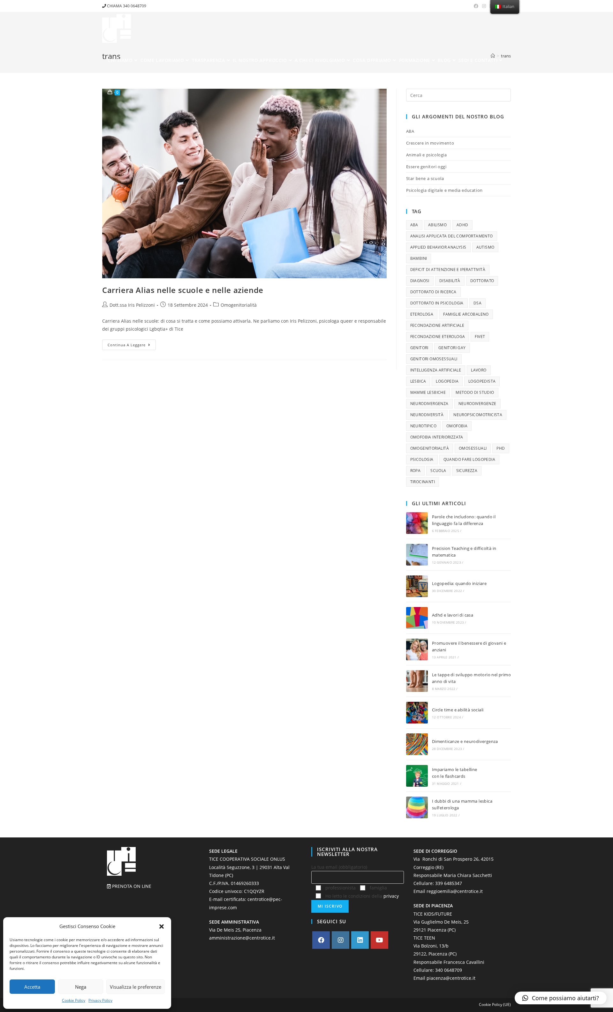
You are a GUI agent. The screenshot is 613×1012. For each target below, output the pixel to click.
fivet (480, 336)
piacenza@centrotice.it (451, 978)
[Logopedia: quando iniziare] (417, 586)
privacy (391, 896)
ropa (415, 470)
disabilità (449, 280)
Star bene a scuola (425, 178)
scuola (438, 470)
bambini (418, 258)
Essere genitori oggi (426, 166)
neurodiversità (427, 414)
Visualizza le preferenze (135, 987)
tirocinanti (422, 481)
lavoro (478, 370)
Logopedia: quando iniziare (459, 583)
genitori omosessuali (434, 359)
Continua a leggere (132, 343)
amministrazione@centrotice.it (242, 938)
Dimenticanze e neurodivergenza (465, 741)
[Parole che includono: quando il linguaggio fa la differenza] (417, 523)
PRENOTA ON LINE (131, 886)
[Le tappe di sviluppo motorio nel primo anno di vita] (417, 681)
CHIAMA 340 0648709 (126, 6)
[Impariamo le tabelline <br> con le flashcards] (417, 776)
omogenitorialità (429, 448)
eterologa (422, 314)
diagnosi (419, 280)
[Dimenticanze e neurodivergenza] (417, 744)
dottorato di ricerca (433, 292)
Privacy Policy (100, 1000)
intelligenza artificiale (435, 370)
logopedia (447, 381)
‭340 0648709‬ (448, 970)
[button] (161, 926)
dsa (477, 303)
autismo (485, 247)
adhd (462, 225)
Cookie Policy (73, 1000)
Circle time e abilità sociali (458, 710)
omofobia (456, 426)
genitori (419, 347)
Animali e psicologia (426, 155)
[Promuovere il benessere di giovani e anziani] (417, 649)
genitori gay (452, 347)
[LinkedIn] (360, 940)
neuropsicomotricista (477, 414)
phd (500, 448)
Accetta (32, 987)
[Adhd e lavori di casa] (417, 618)
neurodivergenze (477, 403)
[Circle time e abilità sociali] (417, 712)
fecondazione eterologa (437, 336)
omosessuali (473, 448)
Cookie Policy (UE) (495, 1004)
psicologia (422, 459)
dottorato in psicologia (437, 303)
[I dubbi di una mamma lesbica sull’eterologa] (417, 807)
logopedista (482, 381)
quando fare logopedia (469, 459)
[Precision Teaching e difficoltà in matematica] (417, 555)
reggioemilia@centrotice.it (455, 891)
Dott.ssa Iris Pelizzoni (132, 305)
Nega (80, 987)
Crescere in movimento (430, 143)
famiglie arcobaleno (466, 314)
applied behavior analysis (438, 247)
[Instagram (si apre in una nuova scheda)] (484, 6)
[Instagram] (340, 940)
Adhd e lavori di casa (452, 615)
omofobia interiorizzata (436, 437)
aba (414, 225)
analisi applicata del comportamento (451, 236)
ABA (410, 131)
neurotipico (423, 426)
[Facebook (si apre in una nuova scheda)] (476, 6)
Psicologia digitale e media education (444, 190)
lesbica (418, 381)
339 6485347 (448, 883)
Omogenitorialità (239, 305)
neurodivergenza (429, 403)
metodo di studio (475, 392)
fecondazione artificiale (437, 325)
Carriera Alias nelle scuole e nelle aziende (182, 290)
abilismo (437, 225)
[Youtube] (379, 940)
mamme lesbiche (428, 392)
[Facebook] (321, 940)
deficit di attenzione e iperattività (447, 269)
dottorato (482, 280)
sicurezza (467, 470)
